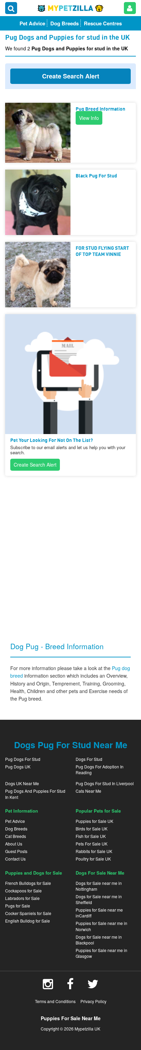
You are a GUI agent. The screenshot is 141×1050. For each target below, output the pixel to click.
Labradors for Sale (22, 898)
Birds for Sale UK (91, 828)
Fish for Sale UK (91, 836)
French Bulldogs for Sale (28, 883)
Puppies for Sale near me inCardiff (99, 912)
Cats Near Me (88, 791)
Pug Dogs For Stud (22, 759)
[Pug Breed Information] (37, 133)
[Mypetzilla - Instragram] (48, 986)
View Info (89, 117)
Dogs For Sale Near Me (100, 872)
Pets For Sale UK (91, 844)
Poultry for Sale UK (93, 859)
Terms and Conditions (55, 1001)
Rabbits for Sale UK (94, 851)
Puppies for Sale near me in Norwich (101, 926)
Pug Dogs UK (17, 766)
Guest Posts (16, 851)
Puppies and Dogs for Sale (33, 872)
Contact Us (15, 859)
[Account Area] (130, 8)
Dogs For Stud (89, 759)
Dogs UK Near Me (22, 783)
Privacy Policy (93, 1001)
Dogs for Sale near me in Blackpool (99, 940)
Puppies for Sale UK (94, 821)
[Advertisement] (70, 553)
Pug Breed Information (100, 109)
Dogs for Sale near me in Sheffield (99, 899)
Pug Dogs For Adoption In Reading (100, 769)
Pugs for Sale (17, 906)
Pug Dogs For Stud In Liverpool (105, 783)
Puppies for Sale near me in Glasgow (101, 953)
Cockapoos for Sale (23, 890)
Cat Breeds (15, 836)
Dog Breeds (16, 828)
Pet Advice (15, 821)
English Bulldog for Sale (27, 921)
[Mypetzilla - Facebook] (70, 986)
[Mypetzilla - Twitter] (93, 986)
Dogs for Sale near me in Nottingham (99, 886)
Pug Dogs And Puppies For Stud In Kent (35, 794)
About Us (13, 844)
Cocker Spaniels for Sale (28, 913)
